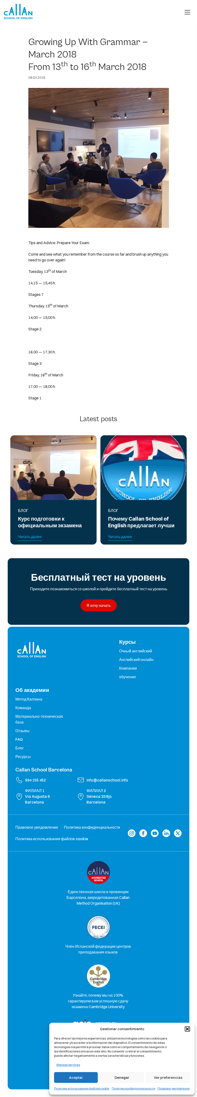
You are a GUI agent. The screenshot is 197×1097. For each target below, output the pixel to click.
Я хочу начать (98, 605)
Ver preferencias (168, 1077)
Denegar (122, 1077)
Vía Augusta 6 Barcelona (37, 799)
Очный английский (135, 651)
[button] (187, 1029)
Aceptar (76, 1077)
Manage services (68, 1065)
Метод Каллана (28, 699)
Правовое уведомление (174, 1088)
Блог (19, 748)
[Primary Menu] (187, 12)
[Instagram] (131, 833)
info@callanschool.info (107, 780)
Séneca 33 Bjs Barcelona (99, 799)
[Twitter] (178, 833)
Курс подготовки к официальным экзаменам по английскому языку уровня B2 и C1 (52, 529)
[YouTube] (155, 833)
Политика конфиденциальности (133, 1088)
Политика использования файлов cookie (81, 1088)
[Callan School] (18, 11)
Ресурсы (23, 756)
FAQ (19, 739)
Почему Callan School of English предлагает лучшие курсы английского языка (143, 525)
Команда (23, 707)
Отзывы (22, 730)
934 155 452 (35, 780)
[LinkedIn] (166, 833)
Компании (128, 668)
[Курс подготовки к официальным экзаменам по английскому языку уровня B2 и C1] (53, 467)
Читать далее (30, 536)
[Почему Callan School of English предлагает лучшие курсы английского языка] (143, 467)
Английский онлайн (136, 659)
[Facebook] (143, 833)
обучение (127, 676)
